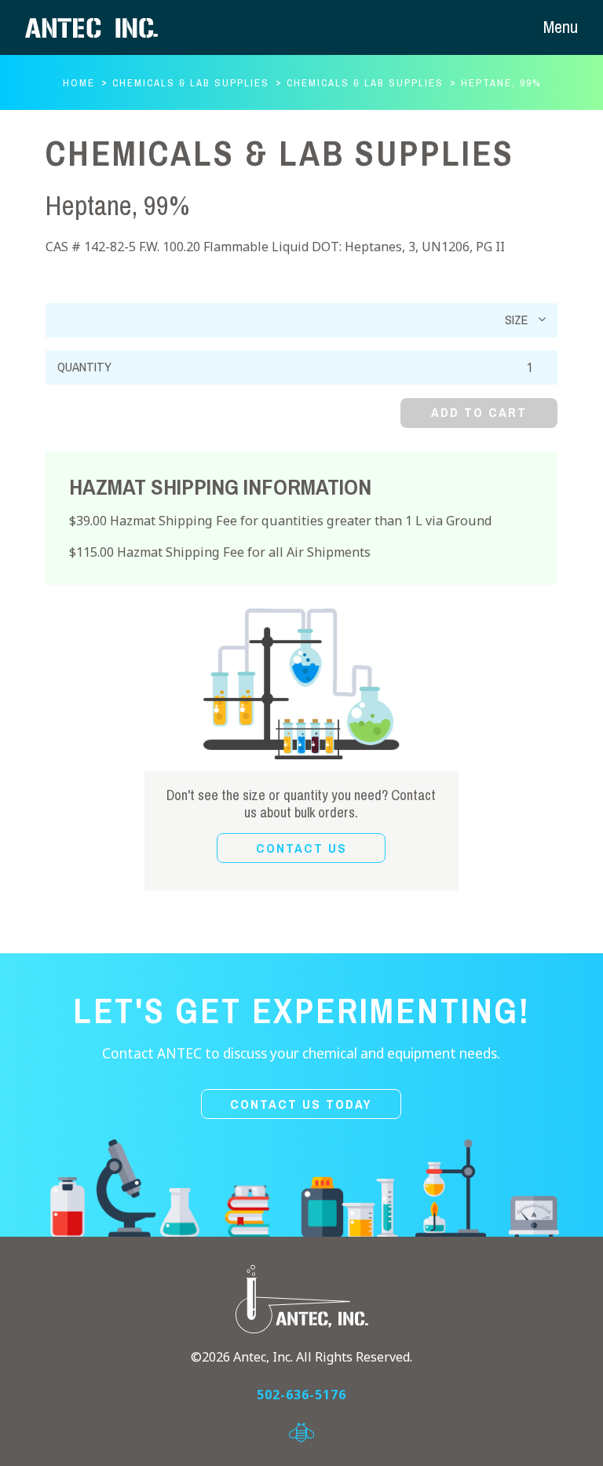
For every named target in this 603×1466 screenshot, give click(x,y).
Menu (560, 27)
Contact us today (301, 1104)
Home (79, 83)
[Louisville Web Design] (301, 1432)
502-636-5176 (301, 1394)
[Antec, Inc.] (103, 28)
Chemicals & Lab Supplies (190, 83)
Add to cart (479, 412)
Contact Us (301, 848)
